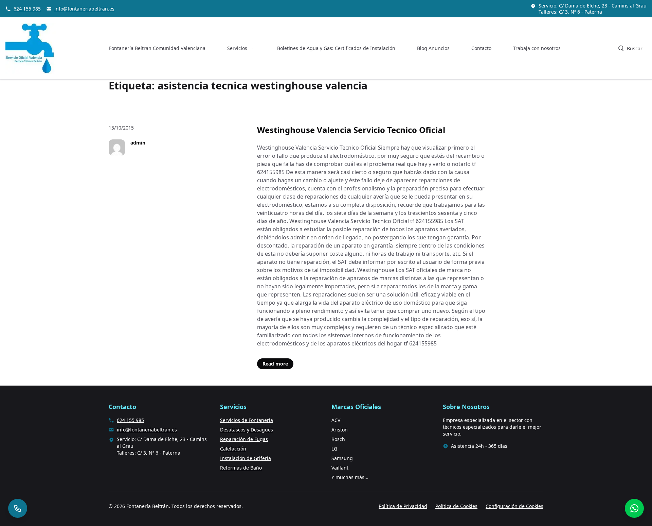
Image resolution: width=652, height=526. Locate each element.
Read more (275, 363)
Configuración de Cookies (514, 506)
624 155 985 (27, 8)
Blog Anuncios (433, 48)
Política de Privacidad (403, 506)
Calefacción (233, 448)
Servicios (237, 48)
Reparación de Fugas (244, 439)
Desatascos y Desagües (246, 429)
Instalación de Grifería (245, 458)
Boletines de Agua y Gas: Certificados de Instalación (336, 48)
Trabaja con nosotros (537, 48)
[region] (88, 472)
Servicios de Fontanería (246, 420)
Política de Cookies (456, 506)
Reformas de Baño (241, 467)
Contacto (481, 48)
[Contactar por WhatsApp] (634, 508)
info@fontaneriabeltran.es (84, 8)
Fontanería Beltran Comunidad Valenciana (157, 48)
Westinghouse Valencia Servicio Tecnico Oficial (351, 129)
